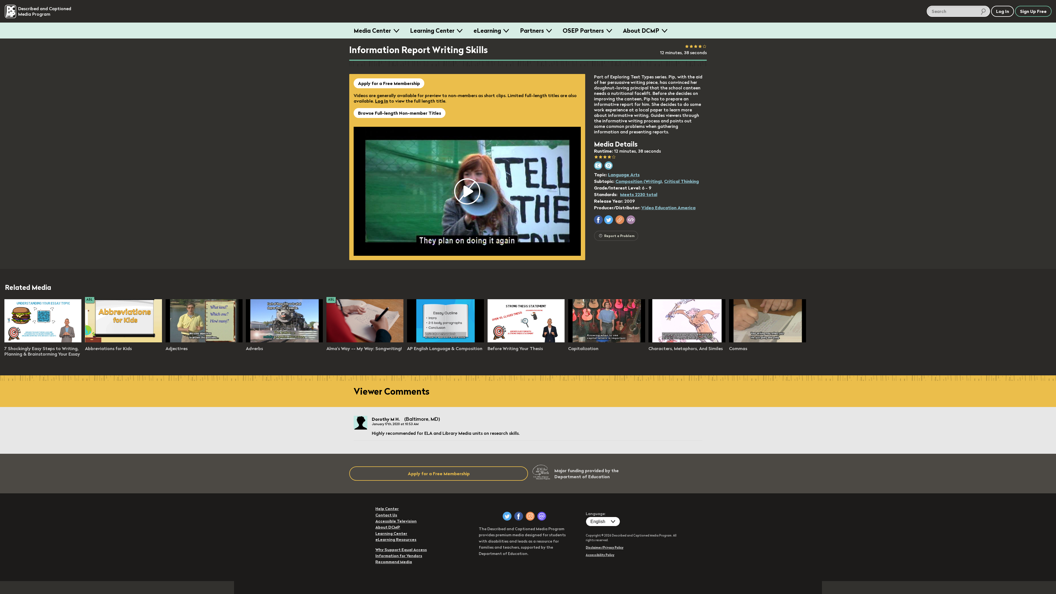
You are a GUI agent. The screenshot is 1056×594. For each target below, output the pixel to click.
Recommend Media (393, 561)
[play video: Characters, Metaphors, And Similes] (686, 340)
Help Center (387, 508)
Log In (381, 101)
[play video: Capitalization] (606, 340)
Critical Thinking (681, 181)
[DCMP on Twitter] (507, 516)
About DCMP (641, 30)
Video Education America (668, 207)
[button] (598, 219)
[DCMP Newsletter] (541, 516)
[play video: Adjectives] (204, 340)
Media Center (372, 30)
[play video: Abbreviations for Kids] (123, 340)
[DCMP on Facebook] (518, 516)
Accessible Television (396, 521)
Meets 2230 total (638, 194)
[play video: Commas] (767, 340)
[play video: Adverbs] (284, 340)
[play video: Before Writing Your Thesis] (526, 340)
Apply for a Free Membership (389, 83)
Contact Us (386, 515)
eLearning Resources (395, 539)
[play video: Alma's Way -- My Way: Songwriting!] (364, 340)
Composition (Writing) (638, 181)
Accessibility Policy (600, 555)
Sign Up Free (1033, 11)
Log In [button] (1002, 11)
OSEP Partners (583, 30)
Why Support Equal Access (401, 549)
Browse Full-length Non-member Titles (399, 113)
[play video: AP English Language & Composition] (445, 340)
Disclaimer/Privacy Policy (604, 547)
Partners (532, 30)
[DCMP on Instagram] (530, 516)
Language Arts (624, 174)
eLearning (487, 30)
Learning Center (432, 30)
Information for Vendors (398, 555)
